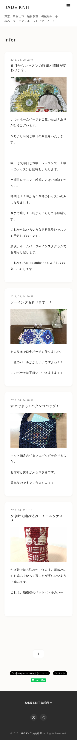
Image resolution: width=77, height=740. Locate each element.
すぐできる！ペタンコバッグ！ (34, 406)
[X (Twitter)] (33, 717)
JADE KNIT (17, 7)
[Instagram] (43, 717)
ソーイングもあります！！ (31, 302)
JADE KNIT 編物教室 (38, 702)
